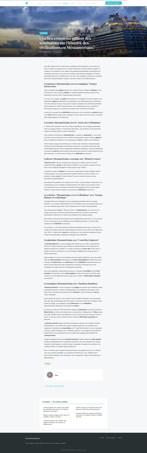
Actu (45, 3)
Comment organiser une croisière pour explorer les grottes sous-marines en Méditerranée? (55, 422)
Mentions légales (110, 437)
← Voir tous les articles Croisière (54, 386)
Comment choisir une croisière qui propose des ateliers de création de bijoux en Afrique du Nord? (89, 415)
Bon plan (51, 3)
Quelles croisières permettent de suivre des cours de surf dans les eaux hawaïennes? (89, 408)
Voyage (93, 3)
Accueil (40, 3)
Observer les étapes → (113, 3)
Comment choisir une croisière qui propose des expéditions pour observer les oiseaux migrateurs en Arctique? (56, 409)
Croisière (65, 3)
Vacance (87, 3)
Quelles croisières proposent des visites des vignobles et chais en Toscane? (56, 416)
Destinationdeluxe (32, 438)
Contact (119, 437)
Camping (58, 3)
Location (72, 3)
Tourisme (80, 3)
